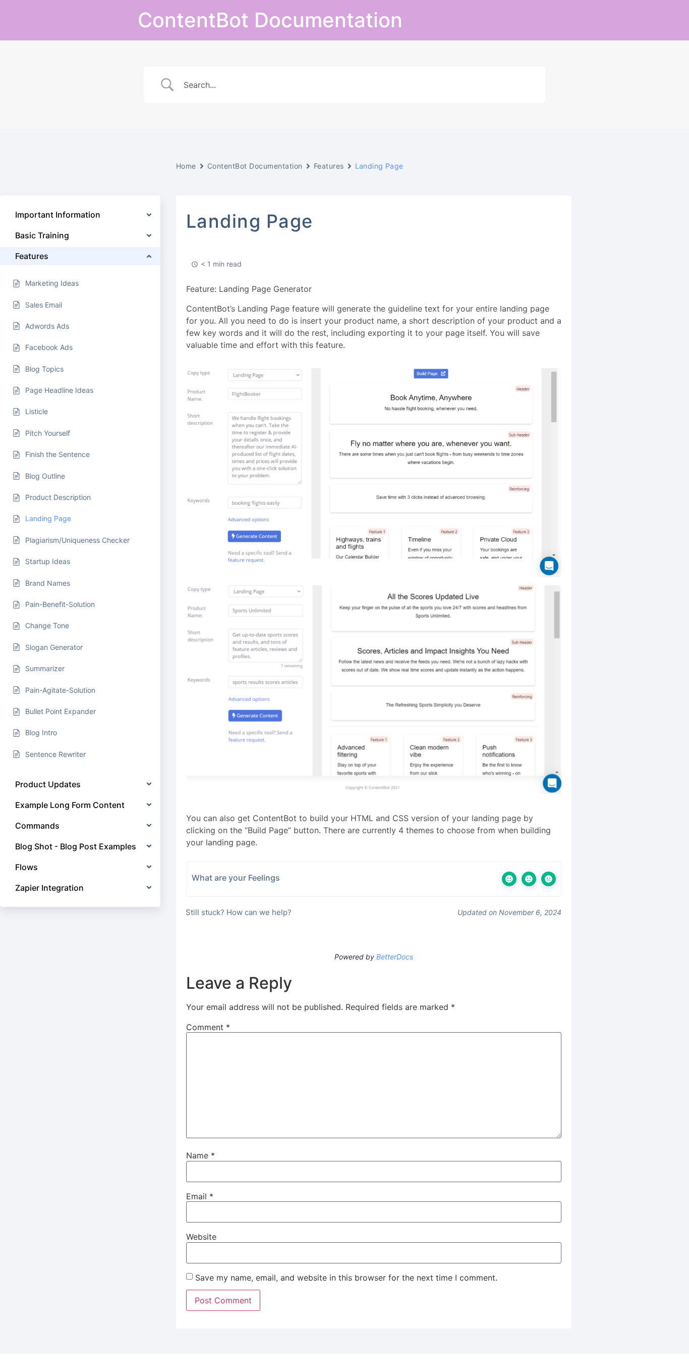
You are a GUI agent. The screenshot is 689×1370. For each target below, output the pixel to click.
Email (199, 1196)
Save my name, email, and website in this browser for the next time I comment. (346, 1278)
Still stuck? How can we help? (238, 912)
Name (200, 1155)
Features (329, 166)
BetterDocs (394, 956)
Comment (208, 1027)
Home (186, 166)
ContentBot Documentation (270, 20)
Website (201, 1237)
